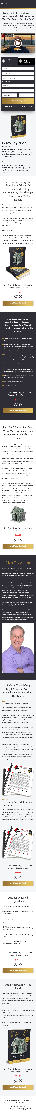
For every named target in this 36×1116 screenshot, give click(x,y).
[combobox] (4, 78)
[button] (34, 4)
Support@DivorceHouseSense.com (12, 908)
